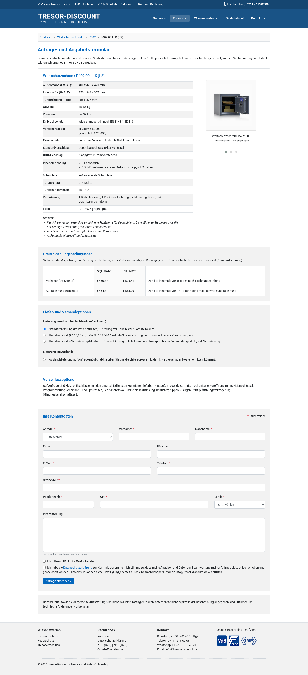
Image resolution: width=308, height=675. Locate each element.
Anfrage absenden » (58, 581)
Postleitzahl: (52, 496)
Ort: (103, 496)
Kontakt (256, 18)
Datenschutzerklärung (77, 567)
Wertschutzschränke (70, 37)
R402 (92, 37)
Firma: (47, 446)
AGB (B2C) (104, 645)
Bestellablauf (235, 18)
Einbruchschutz (48, 636)
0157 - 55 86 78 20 (184, 645)
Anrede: (49, 429)
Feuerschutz (46, 640)
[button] (226, 152)
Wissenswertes (204, 18)
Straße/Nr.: (51, 480)
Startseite (159, 18)
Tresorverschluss (49, 645)
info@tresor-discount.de (181, 649)
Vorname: (126, 429)
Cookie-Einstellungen (110, 649)
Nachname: (203, 429)
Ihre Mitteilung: (53, 514)
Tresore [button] (178, 18)
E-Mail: (48, 463)
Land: (219, 496)
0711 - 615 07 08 (258, 4)
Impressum (104, 636)
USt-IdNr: (163, 446)
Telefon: (163, 463)
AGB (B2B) (120, 645)
